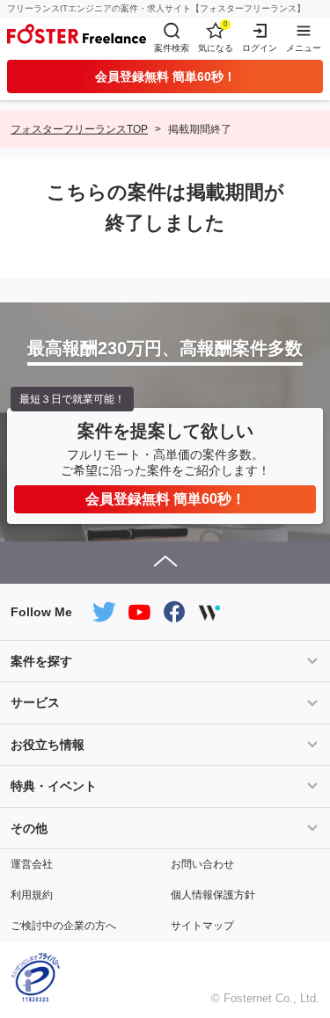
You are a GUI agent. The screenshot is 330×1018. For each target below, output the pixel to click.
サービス (35, 702)
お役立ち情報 (47, 745)
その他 (29, 828)
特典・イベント (54, 786)
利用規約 (32, 895)
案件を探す (41, 661)
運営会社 (32, 864)
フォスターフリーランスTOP (79, 129)
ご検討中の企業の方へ (63, 926)
